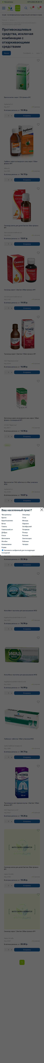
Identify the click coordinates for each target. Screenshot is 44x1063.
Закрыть (42, 509)
